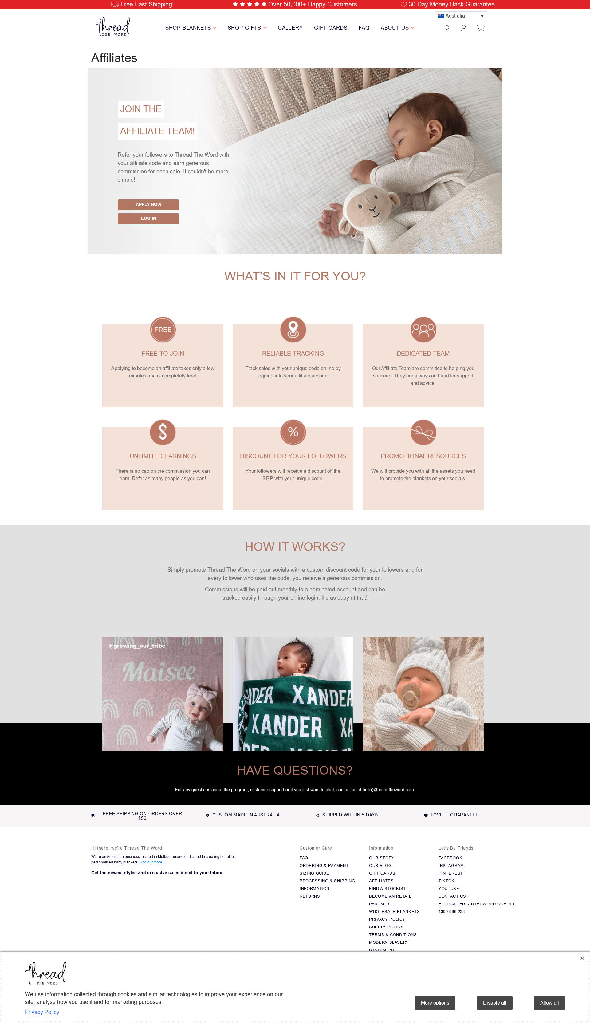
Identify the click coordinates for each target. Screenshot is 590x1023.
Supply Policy (386, 927)
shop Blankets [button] (189, 27)
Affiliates (381, 880)
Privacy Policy (387, 919)
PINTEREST (451, 873)
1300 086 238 (452, 911)
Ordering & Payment (324, 865)
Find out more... (152, 862)
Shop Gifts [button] (245, 27)
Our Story (382, 857)
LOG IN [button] (148, 218)
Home (97, 47)
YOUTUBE (449, 888)
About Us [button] (396, 27)
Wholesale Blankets (394, 911)
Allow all (549, 1003)
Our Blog (380, 865)
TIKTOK (446, 880)
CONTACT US (452, 896)
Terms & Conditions (393, 934)
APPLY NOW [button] (148, 205)
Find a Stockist (387, 888)
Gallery (290, 27)
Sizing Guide (314, 873)
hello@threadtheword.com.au (476, 903)
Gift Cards (331, 27)
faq (364, 27)
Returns (310, 896)
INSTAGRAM (451, 865)
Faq (304, 857)
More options (435, 1003)
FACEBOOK (450, 857)
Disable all (494, 1003)
